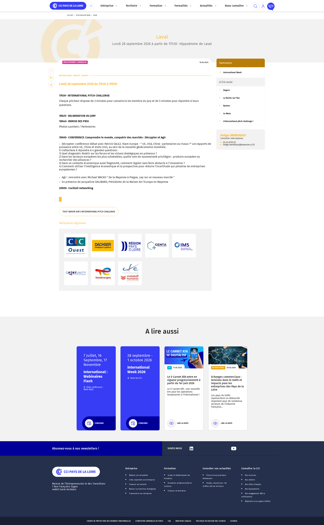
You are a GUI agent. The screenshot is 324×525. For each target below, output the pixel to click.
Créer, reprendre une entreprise (142, 480)
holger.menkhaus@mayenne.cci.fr (239, 144)
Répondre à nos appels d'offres (258, 501)
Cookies (233, 521)
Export (85, 76)
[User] (263, 6)
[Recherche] (255, 6)
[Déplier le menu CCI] (90, 5)
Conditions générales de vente (149, 521)
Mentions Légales (183, 521)
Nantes (226, 106)
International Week (232, 72)
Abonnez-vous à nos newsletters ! (75, 448)
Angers (226, 90)
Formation (170, 468)
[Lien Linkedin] (208, 448)
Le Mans (227, 113)
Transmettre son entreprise (140, 494)
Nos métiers (250, 480)
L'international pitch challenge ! (238, 121)
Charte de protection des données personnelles (109, 521)
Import (77, 76)
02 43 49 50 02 (229, 142)
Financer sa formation (177, 491)
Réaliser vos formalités (138, 475)
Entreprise (131, 468)
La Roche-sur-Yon (231, 98)
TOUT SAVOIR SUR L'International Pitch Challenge (88, 213)
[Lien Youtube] (251, 448)
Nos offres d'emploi (253, 484)
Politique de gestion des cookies (211, 521)
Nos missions (250, 475)
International (66, 76)
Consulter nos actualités (217, 468)
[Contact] (271, 6)
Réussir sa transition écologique (142, 489)
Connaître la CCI (250, 468)
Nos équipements (252, 489)
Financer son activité (137, 484)
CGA (169, 521)
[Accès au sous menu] (116, 6)
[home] (68, 5)
